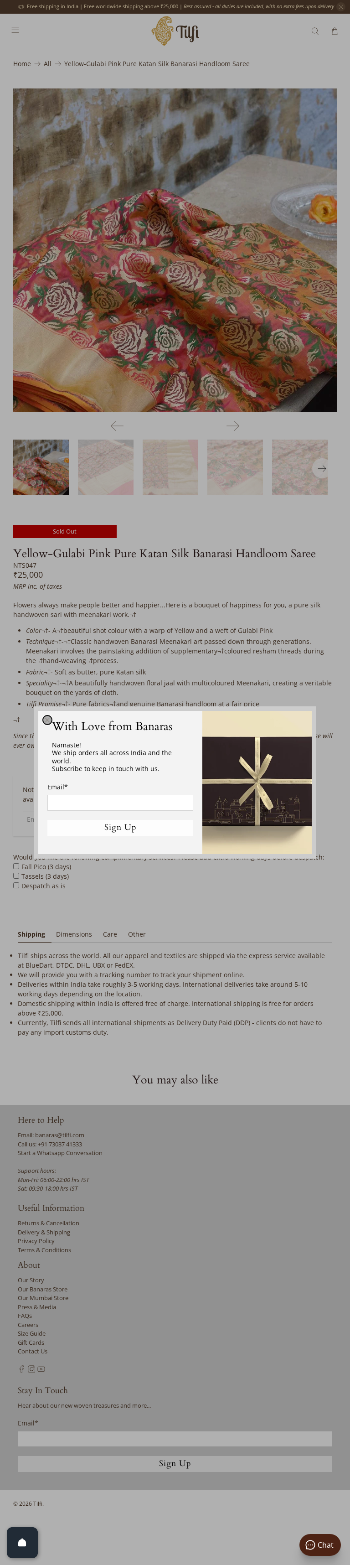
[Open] (22, 1542)
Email (57, 786)
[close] (47, 720)
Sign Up (120, 827)
